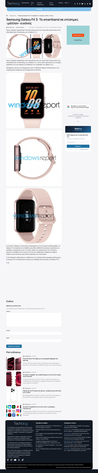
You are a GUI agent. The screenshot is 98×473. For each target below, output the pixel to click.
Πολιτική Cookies (32, 464)
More (66, 3)
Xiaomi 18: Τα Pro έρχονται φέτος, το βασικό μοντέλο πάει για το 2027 (42, 391)
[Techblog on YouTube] (82, 3)
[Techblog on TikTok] (87, 3)
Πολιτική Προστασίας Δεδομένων (20, 464)
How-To (32, 3)
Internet (60, 3)
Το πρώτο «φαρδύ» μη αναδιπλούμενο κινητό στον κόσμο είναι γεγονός (42, 375)
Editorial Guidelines (79, 464)
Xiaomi (60, 9)
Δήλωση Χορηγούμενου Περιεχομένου (45, 464)
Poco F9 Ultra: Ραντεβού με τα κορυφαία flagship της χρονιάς (40, 359)
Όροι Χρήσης (9, 464)
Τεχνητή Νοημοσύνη (40, 3)
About (16, 467)
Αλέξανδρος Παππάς (56, 27)
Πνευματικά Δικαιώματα (59, 464)
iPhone (47, 9)
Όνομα (8, 330)
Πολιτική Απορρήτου (84, 149)
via (8, 262)
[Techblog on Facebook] (77, 3)
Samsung (54, 9)
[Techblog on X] (85, 3)
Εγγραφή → (78, 146)
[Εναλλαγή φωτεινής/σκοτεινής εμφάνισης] (90, 4)
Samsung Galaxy (20, 27)
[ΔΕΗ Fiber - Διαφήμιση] (78, 35)
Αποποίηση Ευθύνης (70, 464)
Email (8, 338)
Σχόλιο (8, 311)
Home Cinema (51, 3)
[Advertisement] (34, 281)
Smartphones (25, 3)
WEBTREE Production (22, 467)
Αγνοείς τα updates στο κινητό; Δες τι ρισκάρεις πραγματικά (39, 407)
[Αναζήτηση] (75, 4)
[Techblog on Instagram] (79, 3)
